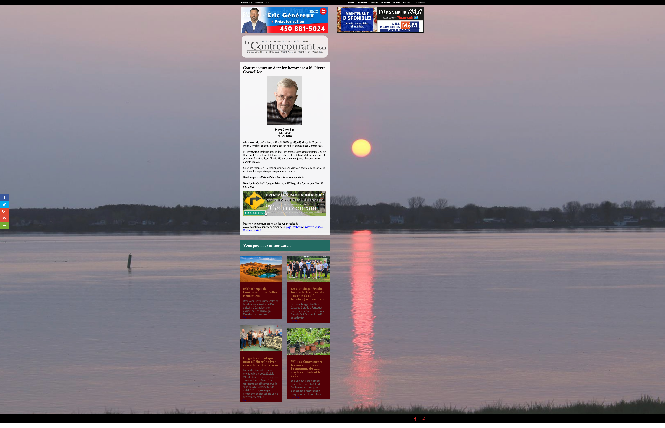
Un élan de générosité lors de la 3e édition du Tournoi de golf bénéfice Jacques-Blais (307, 294)
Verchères (374, 3)
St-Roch (406, 3)
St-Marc (396, 3)
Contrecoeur (362, 3)
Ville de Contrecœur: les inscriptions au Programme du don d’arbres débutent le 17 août (307, 368)
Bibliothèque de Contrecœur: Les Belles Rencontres (260, 292)
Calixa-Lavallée (419, 3)
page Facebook (294, 227)
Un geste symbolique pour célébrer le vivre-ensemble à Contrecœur (260, 361)
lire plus (247, 317)
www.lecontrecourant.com (257, 227)
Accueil (351, 3)
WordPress (290, 418)
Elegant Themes (259, 418)
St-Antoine (385, 3)
